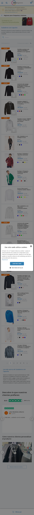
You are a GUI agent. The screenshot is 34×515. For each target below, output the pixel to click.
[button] (17, 268)
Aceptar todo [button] (17, 263)
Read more (5, 259)
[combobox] (31, 246)
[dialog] (17, 257)
